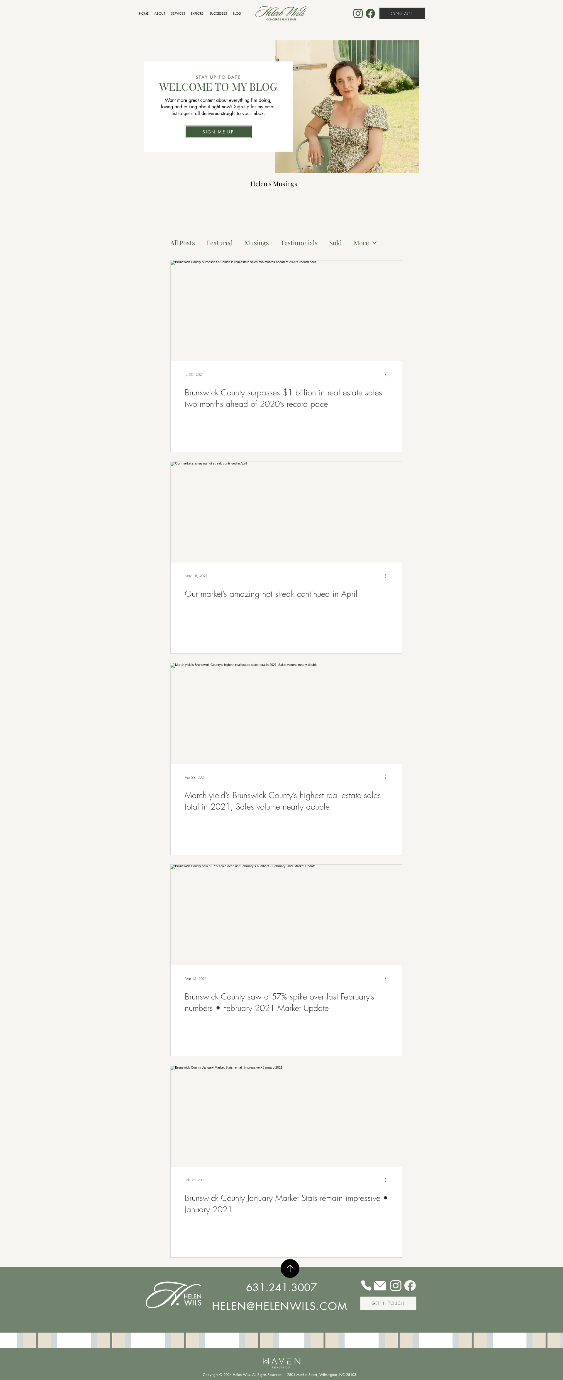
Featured (220, 242)
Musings (257, 242)
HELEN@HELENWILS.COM (279, 1306)
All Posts (182, 242)
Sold (335, 242)
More (361, 242)
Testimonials (299, 242)
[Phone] (366, 1285)
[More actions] (387, 374)
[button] (218, 131)
